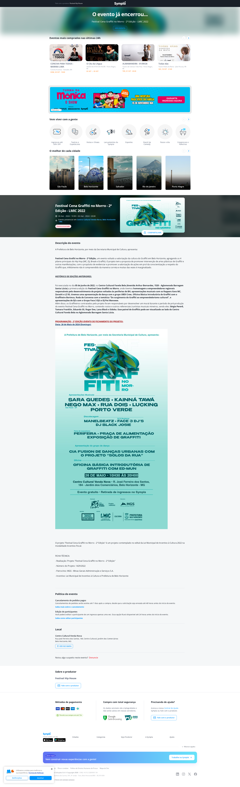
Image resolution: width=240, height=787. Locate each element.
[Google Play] (60, 740)
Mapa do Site (104, 768)
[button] (10, 772)
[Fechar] (51, 769)
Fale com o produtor (70, 685)
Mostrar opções (189, 747)
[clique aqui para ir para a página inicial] (120, 3)
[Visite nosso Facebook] (195, 774)
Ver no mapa (65, 646)
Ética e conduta (63, 768)
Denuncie (93, 657)
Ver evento (120, 28)
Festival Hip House (76, 3)
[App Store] (48, 740)
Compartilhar (154, 232)
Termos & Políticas (36, 773)
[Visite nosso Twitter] (189, 774)
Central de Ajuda (171, 708)
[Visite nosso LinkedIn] (177, 774)
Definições (17, 778)
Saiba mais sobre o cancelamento (69, 607)
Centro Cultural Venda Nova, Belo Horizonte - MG (87, 220)
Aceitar (40, 778)
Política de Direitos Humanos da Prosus (84, 768)
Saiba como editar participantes (69, 618)
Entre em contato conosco (65, 780)
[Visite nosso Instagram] (183, 774)
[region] (29, 775)
